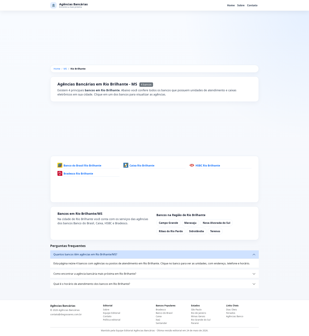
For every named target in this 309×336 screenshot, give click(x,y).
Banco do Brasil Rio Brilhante (82, 165)
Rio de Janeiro (198, 312)
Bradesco (161, 309)
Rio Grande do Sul (201, 319)
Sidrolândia (196, 231)
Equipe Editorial (111, 312)
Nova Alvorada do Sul (216, 223)
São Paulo (196, 309)
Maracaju (190, 223)
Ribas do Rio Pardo (171, 231)
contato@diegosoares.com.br (66, 314)
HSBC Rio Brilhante (208, 165)
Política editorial (111, 319)
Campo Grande (168, 223)
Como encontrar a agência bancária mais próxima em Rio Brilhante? (94, 273)
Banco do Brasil (164, 312)
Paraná (195, 323)
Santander (161, 323)
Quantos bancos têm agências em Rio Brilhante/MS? (85, 254)
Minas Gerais (198, 316)
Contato (252, 5)
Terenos (215, 231)
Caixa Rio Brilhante (142, 165)
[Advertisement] (154, 41)
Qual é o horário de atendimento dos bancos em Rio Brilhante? (91, 284)
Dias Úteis (231, 309)
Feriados (230, 312)
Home (231, 5)
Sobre (240, 5)
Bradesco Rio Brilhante (78, 173)
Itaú (158, 319)
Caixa (159, 316)
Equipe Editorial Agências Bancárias (135, 330)
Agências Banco (234, 316)
